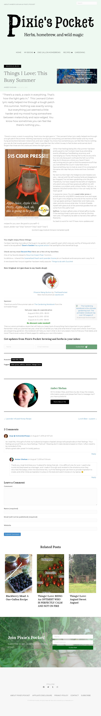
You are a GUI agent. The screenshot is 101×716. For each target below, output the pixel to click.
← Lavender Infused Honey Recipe (17, 419)
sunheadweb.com (68, 700)
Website (7, 525)
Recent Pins (26, 252)
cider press (15, 364)
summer (28, 364)
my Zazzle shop (39, 268)
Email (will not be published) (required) (20, 517)
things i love (36, 364)
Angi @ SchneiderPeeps (19, 436)
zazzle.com (59, 295)
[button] (43, 687)
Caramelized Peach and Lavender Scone (40, 258)
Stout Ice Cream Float (35, 255)
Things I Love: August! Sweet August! (78, 599)
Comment (8, 486)
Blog (21, 360)
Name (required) (11, 509)
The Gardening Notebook (44, 304)
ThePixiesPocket (60, 292)
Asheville (15, 360)
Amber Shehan (10, 87)
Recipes (67, 52)
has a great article (35, 245)
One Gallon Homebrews (48, 52)
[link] (20, 695)
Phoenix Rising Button (42, 292)
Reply (93, 454)
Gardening (80, 52)
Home (18, 52)
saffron (22, 364)
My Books (28, 52)
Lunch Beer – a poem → (87, 419)
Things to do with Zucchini (62, 262)
